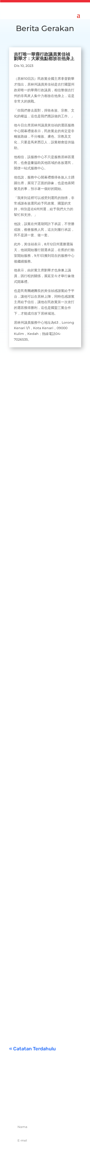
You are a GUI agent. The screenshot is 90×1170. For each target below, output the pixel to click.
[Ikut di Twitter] (40, 1110)
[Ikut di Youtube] (61, 1110)
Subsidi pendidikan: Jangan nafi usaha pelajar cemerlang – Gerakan (44, 971)
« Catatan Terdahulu (32, 1049)
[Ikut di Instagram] (50, 1110)
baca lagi (21, 469)
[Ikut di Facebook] (29, 1110)
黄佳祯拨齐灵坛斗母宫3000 (42, 786)
